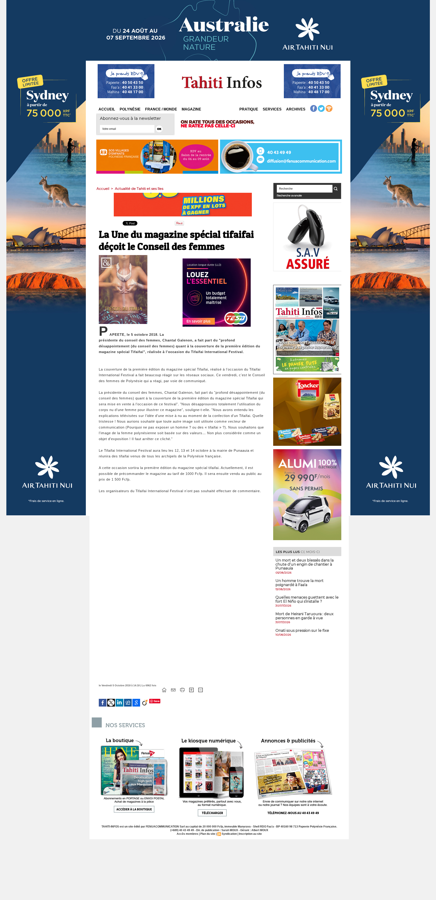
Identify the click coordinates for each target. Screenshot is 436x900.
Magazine (191, 109)
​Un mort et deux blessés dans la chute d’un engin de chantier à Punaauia (304, 564)
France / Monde (161, 109)
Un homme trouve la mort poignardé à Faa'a (299, 583)
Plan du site (207, 833)
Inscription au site (250, 833)
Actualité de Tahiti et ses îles (139, 188)
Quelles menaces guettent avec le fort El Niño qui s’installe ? (307, 599)
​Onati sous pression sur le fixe (302, 630)
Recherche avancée (289, 195)
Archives (295, 109)
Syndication (229, 833)
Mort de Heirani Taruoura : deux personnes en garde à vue (304, 616)
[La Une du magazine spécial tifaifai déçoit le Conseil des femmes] (123, 256)
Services (272, 109)
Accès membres (187, 833)
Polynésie (130, 109)
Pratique (248, 109)
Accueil (107, 109)
